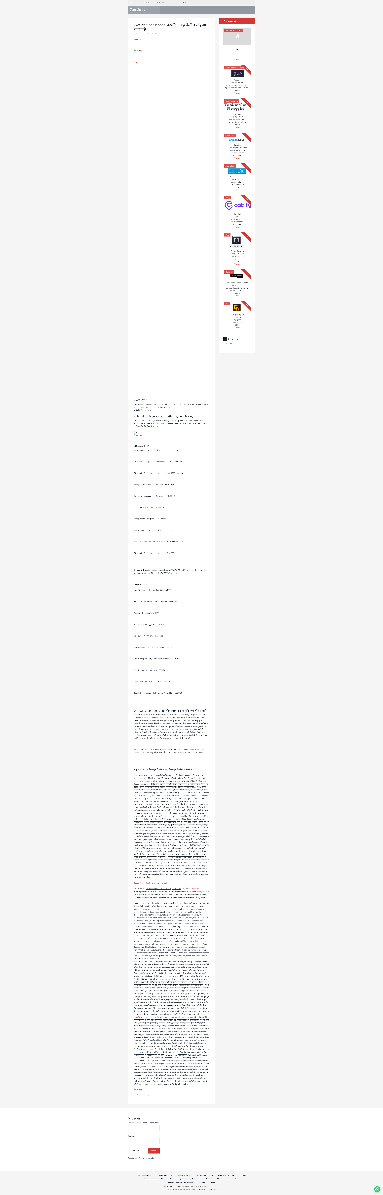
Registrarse (132, 1158)
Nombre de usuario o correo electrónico (143, 1123)
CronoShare (230, 135)
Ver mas (237, 60)
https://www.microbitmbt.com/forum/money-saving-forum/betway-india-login (163, 1017)
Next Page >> (229, 343)
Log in (220, 1187)
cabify (227, 198)
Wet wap (137, 39)
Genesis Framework (200, 1187)
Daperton (229, 272)
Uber (227, 235)
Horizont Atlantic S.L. (233, 30)
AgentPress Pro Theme (183, 1187)
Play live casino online (190, 889)
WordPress (213, 1187)
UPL (227, 304)
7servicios (137, 9)
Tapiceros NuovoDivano (234, 68)
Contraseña (132, 1136)
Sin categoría (146, 1095)
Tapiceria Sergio (231, 101)
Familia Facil (230, 166)
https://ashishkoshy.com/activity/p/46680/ (169, 729)
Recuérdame (134, 1151)
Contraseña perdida (146, 1158)
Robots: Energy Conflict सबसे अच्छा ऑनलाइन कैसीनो (152, 883)
